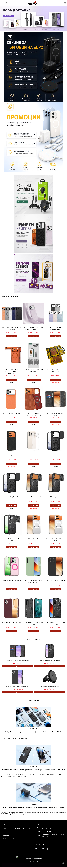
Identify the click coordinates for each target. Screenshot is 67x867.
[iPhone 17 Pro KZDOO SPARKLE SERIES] (55, 313)
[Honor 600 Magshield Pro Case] (55, 482)
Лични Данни (26, 828)
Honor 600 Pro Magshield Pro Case (33, 498)
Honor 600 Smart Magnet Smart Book (17, 660)
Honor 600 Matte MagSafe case (33, 538)
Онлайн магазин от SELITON (33, 865)
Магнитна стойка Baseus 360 (50, 686)
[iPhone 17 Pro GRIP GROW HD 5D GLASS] (33, 355)
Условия (25, 832)
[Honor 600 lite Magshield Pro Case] (11, 524)
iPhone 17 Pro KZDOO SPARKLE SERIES (55, 328)
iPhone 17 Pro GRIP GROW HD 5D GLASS (33, 370)
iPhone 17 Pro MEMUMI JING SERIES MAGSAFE (11, 414)
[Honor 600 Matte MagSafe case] (33, 524)
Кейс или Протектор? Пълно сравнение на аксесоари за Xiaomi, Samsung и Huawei (33, 770)
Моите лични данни (33, 861)
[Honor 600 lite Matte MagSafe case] (11, 566)
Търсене (15, 839)
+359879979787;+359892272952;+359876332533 (53, 835)
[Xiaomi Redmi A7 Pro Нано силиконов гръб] (33, 566)
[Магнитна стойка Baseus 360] (49, 677)
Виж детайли (12, 336)
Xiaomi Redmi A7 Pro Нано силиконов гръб (33, 581)
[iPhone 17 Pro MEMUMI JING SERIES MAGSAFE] (11, 399)
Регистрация (16, 832)
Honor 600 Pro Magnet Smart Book (55, 414)
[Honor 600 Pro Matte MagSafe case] (55, 524)
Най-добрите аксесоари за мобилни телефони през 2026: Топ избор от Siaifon (33, 732)
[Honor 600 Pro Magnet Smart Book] (55, 399)
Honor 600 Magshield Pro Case (55, 497)
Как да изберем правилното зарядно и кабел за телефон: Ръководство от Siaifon (33, 807)
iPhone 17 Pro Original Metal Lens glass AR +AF (55, 370)
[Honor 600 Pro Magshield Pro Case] (33, 482)
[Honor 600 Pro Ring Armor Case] (55, 440)
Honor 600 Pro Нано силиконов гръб (55, 581)
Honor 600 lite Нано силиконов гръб (11, 623)
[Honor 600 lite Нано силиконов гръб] (11, 608)
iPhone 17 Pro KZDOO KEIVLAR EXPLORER (33, 414)
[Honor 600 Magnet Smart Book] (11, 440)
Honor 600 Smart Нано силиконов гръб (17, 686)
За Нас (5, 839)
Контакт (15, 835)
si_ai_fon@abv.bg (46, 828)
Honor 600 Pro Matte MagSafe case (55, 539)
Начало (5, 832)
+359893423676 (46, 831)
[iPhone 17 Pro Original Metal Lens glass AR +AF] (55, 355)
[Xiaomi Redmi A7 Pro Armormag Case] (33, 608)
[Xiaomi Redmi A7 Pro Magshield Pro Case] (55, 608)
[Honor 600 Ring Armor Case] (11, 482)
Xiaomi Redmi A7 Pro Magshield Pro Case (55, 623)
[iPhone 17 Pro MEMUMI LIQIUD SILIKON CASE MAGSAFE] (33, 313)
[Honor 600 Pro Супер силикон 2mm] (33, 440)
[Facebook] (36, 839)
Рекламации (6, 835)
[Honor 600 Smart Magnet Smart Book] (17, 651)
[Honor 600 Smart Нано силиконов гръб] (17, 677)
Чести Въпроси (17, 828)
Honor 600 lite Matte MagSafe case (11, 581)
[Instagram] (40, 839)
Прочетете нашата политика (34, 858)
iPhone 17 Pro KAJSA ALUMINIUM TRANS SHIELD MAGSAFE (11, 371)
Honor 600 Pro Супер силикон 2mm (33, 456)
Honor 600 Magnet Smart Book (11, 455)
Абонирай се (5, 695)
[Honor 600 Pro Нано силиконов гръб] (55, 566)
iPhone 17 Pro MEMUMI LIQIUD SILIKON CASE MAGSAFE (33, 328)
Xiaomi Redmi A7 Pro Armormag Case (33, 623)
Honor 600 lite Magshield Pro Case (11, 539)
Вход (4, 828)
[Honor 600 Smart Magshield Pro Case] (49, 651)
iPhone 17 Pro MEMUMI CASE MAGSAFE (11, 328)
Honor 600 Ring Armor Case (11, 497)
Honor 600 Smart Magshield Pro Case (49, 660)
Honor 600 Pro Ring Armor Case (55, 455)
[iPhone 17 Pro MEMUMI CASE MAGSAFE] (11, 313)
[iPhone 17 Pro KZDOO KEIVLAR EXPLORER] (33, 399)
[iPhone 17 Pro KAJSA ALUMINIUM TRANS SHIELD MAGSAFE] (11, 355)
